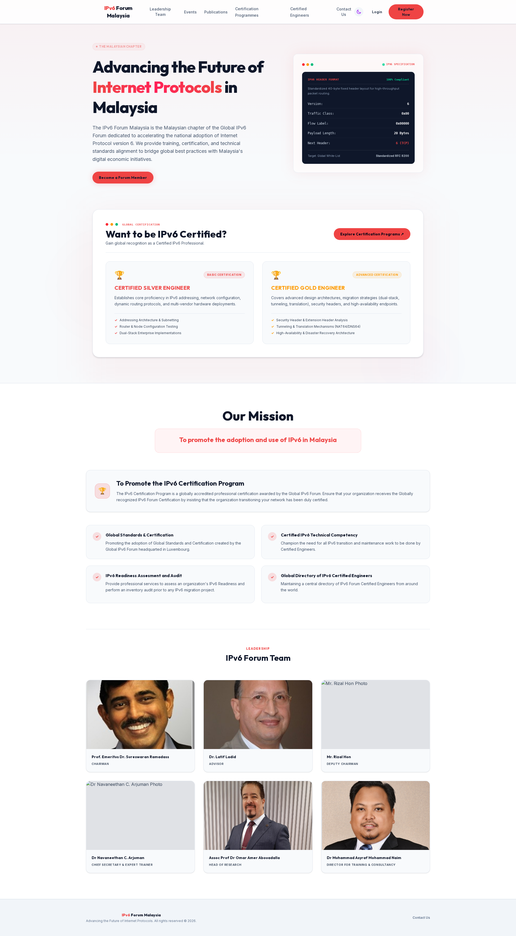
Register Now (406, 12)
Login (377, 11)
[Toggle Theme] (358, 11)
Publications (216, 12)
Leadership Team (160, 12)
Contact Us (343, 12)
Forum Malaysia (118, 12)
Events (190, 12)
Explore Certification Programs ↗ (372, 234)
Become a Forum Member (123, 177)
